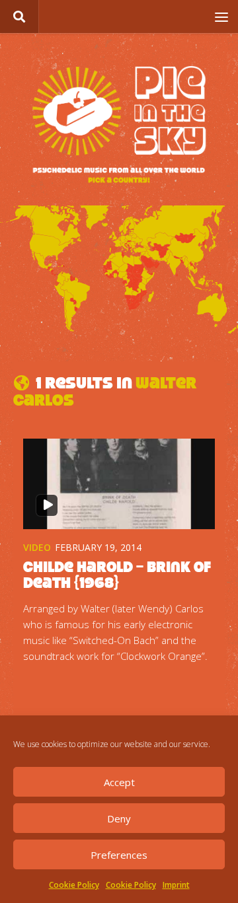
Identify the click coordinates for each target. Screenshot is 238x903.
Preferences (119, 854)
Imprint (176, 884)
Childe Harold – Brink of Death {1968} (117, 574)
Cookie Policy (74, 884)
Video (37, 547)
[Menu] (221, 16)
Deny (119, 818)
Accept (119, 782)
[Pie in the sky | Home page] (119, 126)
